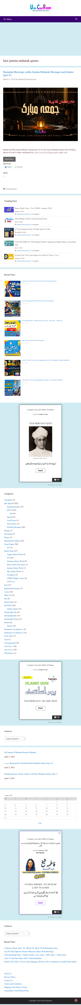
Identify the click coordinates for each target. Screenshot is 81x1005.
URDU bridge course (15, 578)
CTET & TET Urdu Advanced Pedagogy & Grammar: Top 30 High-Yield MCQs (42, 380)
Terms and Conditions (13, 984)
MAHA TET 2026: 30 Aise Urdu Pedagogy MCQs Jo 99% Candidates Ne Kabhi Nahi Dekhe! (46, 360)
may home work (14, 571)
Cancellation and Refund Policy (16, 990)
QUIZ (9, 510)
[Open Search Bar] (76, 19)
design (7, 530)
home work (9, 551)
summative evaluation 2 (13, 633)
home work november (16, 564)
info (5, 585)
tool (6, 639)
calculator (8, 500)
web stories (11, 524)
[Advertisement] (40, 38)
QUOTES (8, 605)
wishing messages (14, 527)
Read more (9, 159)
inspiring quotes (13, 507)
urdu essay (11, 520)
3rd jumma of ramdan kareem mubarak (20, 752)
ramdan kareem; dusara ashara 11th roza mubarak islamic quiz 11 (31, 774)
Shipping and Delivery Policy (15, 987)
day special (9, 503)
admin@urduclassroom (23, 214)
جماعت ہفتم (12, 581)
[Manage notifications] (76, 1000)
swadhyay (11, 575)
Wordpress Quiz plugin (56, 485)
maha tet (8, 595)
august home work (15, 554)
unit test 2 (8, 650)
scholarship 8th (10, 616)
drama (6, 537)
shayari (10, 626)
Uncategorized (11, 189)
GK (11, 513)
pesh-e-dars (9, 602)
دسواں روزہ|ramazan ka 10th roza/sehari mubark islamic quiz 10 (28, 763)
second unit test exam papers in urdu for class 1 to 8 (37, 255)
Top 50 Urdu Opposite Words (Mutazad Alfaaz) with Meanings (38, 301)
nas (5, 598)
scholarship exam (11, 619)
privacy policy (9, 977)
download (8, 534)
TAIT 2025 (8, 636)
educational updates (12, 541)
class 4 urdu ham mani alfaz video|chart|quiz (33, 340)
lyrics (6, 592)
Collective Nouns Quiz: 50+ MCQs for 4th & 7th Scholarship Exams (39, 281)
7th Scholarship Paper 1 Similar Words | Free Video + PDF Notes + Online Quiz (42, 321)
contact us (8, 980)
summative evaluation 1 (13, 629)
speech (10, 517)
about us (8, 973)
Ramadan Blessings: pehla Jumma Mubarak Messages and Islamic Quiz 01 (38, 73)
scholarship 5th (10, 612)
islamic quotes (13, 609)
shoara (6, 622)
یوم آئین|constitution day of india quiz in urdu (32, 229)
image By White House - (40, 458)
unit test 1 (8, 646)
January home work (15, 568)
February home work (15, 561)
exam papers (9, 544)
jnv (8, 547)
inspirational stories (12, 588)
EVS (9, 558)
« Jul (39, 823)
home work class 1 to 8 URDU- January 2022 (33, 208)
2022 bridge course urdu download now (31, 219)
